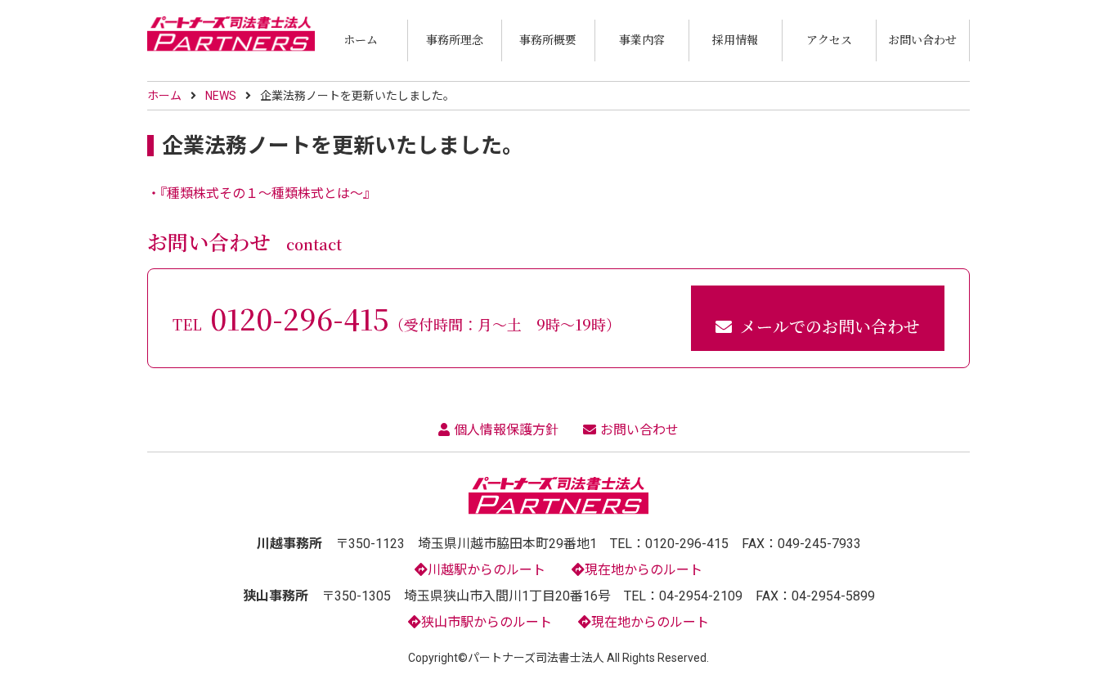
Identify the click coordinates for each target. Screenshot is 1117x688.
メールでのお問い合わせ (830, 326)
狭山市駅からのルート (486, 622)
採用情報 (735, 39)
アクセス (829, 39)
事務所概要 (547, 39)
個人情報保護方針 (506, 430)
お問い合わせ (922, 39)
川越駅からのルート (486, 570)
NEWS (220, 95)
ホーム (360, 39)
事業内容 (642, 39)
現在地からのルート (643, 570)
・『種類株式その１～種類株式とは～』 (261, 193)
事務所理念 (454, 39)
